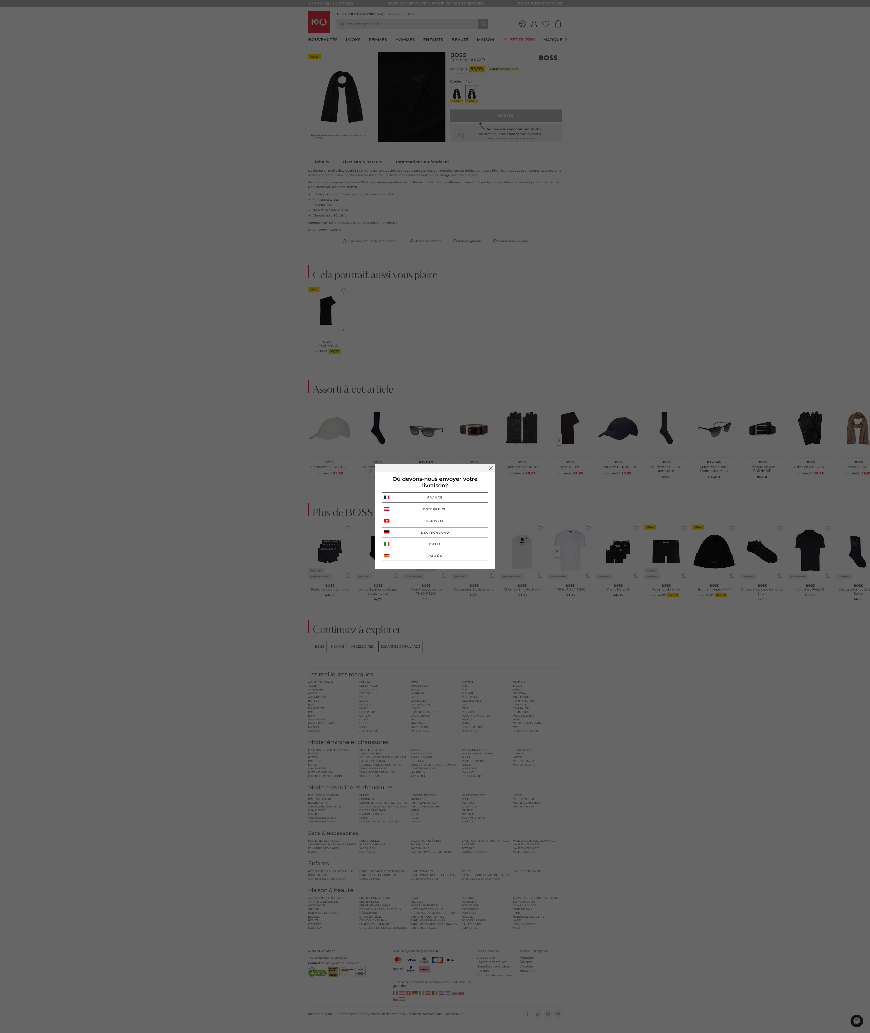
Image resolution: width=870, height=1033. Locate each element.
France (434, 497)
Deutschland (435, 532)
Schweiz (435, 521)
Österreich (435, 509)
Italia (435, 544)
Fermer (490, 468)
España (435, 556)
